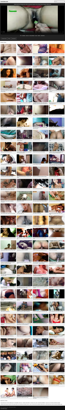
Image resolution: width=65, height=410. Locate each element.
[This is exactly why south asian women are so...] (56, 306)
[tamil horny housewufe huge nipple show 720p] (56, 208)
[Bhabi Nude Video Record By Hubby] (40, 146)
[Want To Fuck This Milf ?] (56, 244)
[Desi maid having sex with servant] (56, 195)
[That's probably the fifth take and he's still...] (40, 318)
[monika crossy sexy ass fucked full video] (24, 183)
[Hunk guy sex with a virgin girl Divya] (8, 379)
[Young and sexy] (8, 97)
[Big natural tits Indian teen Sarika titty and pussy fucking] (8, 85)
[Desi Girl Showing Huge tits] (40, 183)
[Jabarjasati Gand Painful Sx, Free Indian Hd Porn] (56, 134)
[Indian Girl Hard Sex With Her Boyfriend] (24, 306)
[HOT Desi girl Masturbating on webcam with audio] (24, 171)
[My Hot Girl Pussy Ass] (56, 232)
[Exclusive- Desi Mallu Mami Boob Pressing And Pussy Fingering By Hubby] (8, 257)
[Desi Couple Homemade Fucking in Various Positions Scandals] (8, 281)
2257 (1, 408)
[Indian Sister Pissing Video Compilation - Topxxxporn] (8, 195)
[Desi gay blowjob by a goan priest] (8, 158)
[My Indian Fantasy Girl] (8, 73)
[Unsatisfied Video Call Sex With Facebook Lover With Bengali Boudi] (24, 379)
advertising (43, 35)
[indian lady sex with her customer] (24, 244)
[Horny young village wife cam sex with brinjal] (8, 244)
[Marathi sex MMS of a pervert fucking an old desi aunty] (40, 392)
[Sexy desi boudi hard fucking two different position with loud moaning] (24, 220)
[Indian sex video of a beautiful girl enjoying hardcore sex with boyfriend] (24, 60)
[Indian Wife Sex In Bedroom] (8, 392)
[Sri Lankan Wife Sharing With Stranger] (8, 171)
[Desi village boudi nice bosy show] (56, 293)
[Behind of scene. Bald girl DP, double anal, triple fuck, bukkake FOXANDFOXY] (56, 146)
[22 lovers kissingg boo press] (56, 171)
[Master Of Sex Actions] (56, 269)
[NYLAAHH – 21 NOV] (56, 318)
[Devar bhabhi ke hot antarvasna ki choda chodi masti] (24, 97)
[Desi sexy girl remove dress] (24, 158)
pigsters (39, 35)
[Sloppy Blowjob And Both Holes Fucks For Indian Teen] (56, 183)
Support (6, 408)
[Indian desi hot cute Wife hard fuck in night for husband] (56, 85)
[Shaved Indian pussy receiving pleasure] (8, 109)
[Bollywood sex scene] (24, 195)
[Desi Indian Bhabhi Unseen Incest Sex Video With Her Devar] (40, 122)
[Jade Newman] (24, 122)
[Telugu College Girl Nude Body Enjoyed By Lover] (8, 60)
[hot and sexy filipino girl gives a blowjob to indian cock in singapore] (56, 330)
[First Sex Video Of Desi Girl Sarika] (56, 342)
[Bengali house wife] (8, 122)
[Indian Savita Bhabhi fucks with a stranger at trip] (56, 355)
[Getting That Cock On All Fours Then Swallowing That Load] (24, 48)
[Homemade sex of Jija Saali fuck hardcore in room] (40, 342)
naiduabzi (23, 35)
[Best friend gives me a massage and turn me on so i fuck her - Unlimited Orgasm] (40, 257)
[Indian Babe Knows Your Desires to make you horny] (56, 48)
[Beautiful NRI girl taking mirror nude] (24, 85)
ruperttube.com (4, 1)
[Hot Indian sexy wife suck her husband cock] (24, 109)
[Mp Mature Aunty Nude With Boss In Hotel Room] (40, 73)
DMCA (3, 408)
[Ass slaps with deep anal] (40, 208)
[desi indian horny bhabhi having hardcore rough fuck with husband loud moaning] (56, 60)
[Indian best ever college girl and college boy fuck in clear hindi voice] (24, 146)
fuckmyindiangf (31, 35)
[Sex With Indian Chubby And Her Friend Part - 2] (56, 122)
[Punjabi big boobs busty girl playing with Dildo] (8, 232)
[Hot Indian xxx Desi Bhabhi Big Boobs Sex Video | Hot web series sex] (40, 269)
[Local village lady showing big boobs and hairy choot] (40, 60)
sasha (36, 35)
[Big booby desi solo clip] (8, 367)
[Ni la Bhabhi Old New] (40, 134)
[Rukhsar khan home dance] (40, 48)
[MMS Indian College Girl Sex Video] (24, 392)
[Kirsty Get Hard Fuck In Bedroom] (8, 355)
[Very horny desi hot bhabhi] (40, 293)
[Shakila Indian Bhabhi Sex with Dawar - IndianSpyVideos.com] (56, 257)
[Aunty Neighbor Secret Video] (56, 73)
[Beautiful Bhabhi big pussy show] (24, 342)
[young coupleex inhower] (40, 158)
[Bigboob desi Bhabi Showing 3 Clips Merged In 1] (24, 257)
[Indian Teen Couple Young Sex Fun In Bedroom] (24, 293)
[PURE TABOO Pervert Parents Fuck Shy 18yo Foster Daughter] (24, 134)
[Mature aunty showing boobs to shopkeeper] (24, 330)
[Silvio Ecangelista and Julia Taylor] (40, 330)
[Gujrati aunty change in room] (24, 355)
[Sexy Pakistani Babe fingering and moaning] (8, 208)
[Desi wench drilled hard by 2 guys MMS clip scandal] (40, 281)
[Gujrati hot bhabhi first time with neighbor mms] (40, 232)
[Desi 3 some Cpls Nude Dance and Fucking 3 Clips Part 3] (56, 281)
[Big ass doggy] (8, 48)
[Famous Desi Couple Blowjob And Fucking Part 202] (8, 318)
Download (14, 38)
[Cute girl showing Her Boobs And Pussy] (40, 109)
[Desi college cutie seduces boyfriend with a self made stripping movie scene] (24, 281)
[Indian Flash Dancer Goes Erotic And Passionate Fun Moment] (40, 220)
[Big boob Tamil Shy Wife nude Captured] (56, 220)
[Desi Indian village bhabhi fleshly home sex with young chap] (8, 269)
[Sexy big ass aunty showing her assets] (24, 367)
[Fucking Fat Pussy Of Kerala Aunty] (8, 134)
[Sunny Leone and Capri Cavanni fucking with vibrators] (24, 269)
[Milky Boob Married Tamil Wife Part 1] (24, 73)
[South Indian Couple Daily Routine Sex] (56, 109)
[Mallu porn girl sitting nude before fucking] (40, 171)
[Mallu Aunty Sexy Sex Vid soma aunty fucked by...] (24, 232)
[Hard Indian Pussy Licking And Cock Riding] (40, 367)
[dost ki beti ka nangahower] (8, 306)
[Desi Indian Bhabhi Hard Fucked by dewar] (40, 195)
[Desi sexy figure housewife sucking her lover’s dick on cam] (56, 97)
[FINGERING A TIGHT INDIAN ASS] (40, 379)
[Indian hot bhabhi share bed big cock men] (40, 244)
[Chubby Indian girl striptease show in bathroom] (8, 293)
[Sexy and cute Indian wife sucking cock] (8, 330)
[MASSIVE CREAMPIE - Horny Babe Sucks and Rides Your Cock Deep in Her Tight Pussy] (40, 97)
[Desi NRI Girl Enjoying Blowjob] (8, 342)
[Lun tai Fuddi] (40, 355)
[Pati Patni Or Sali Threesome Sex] (8, 146)
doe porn (27, 35)
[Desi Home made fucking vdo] (56, 379)
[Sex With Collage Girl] (24, 208)
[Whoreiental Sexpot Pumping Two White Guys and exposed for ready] (40, 85)
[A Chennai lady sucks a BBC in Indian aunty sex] (8, 220)
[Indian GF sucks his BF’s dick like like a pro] (40, 306)
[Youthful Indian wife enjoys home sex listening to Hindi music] (56, 367)
